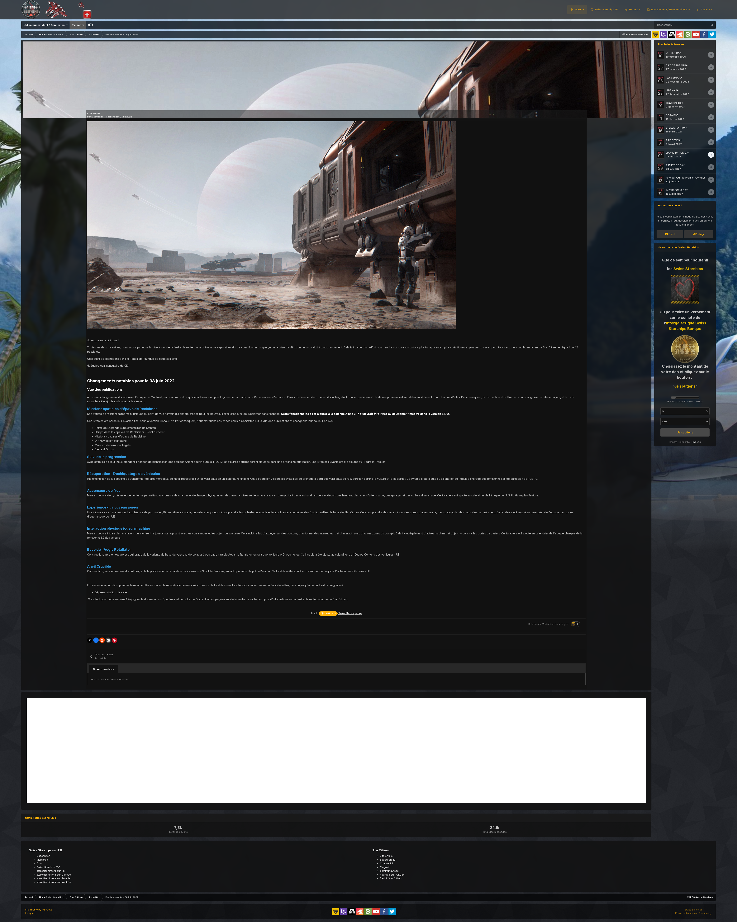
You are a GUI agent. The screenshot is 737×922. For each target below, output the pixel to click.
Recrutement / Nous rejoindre (669, 9)
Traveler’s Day (674, 102)
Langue (29, 913)
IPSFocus (47, 909)
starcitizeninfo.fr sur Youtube (54, 882)
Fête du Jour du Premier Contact (685, 177)
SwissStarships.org (350, 613)
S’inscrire (78, 24)
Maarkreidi (97, 116)
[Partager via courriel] (108, 640)
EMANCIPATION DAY (678, 152)
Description (43, 855)
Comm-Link (387, 863)
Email (671, 234)
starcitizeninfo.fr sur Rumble (53, 878)
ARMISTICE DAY (675, 165)
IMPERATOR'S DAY (677, 190)
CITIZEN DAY (673, 52)
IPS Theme (31, 909)
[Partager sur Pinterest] (114, 640)
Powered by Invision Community (693, 913)
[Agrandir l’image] (271, 224)
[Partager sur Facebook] (96, 640)
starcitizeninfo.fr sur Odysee (54, 874)
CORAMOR (672, 115)
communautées (389, 870)
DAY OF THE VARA (677, 65)
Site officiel (386, 855)
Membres (42, 859)
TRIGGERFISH (674, 140)
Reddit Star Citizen (391, 878)
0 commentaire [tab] (103, 669)
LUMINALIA (672, 90)
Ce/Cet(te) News (693, 24)
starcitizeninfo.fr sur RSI (51, 870)
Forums (633, 9)
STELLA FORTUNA (676, 127)
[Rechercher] (712, 25)
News (578, 9)
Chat (39, 863)
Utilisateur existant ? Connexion (44, 24)
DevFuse (696, 442)
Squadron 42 (388, 859)
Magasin (385, 867)
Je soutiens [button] (685, 432)
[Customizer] (90, 25)
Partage (700, 234)
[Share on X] (90, 640)
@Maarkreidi (328, 613)
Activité (705, 9)
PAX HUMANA (674, 77)
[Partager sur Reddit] (102, 640)
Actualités (95, 113)
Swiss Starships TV (606, 9)
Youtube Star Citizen (392, 874)
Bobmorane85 (536, 624)
